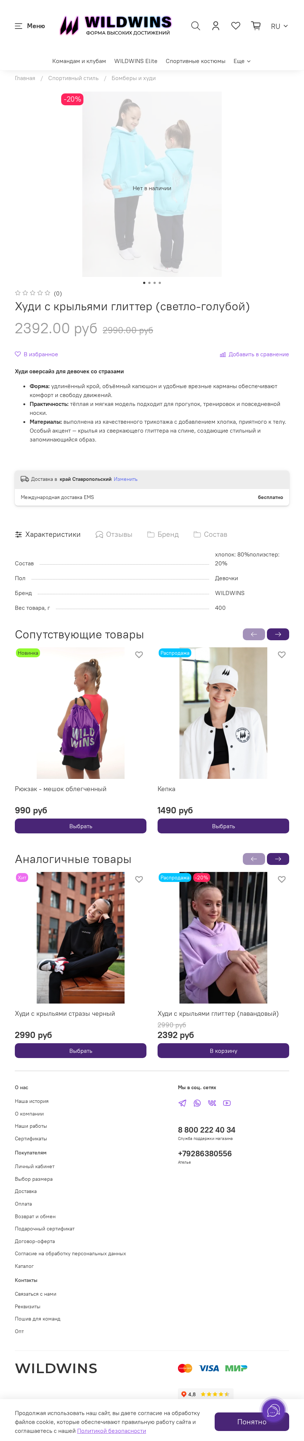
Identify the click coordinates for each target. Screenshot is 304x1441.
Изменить (126, 479)
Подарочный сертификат (45, 1228)
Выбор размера (34, 1179)
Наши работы (31, 1126)
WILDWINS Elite (136, 61)
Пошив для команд (37, 1318)
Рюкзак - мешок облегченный (60, 788)
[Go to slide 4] (160, 283)
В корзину (223, 1050)
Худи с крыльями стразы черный (65, 1013)
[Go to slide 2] (149, 283)
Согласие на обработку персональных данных (70, 1253)
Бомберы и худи (134, 78)
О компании (29, 1113)
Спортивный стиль (73, 78)
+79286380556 (205, 1153)
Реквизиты (27, 1306)
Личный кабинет (34, 1166)
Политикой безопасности (111, 1430)
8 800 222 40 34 (206, 1130)
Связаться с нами (35, 1293)
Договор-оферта (35, 1241)
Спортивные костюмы (195, 61)
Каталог (24, 1266)
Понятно (252, 1421)
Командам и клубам (79, 61)
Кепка (166, 788)
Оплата (23, 1203)
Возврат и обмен (35, 1216)
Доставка (26, 1191)
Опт (19, 1331)
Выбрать (80, 826)
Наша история (32, 1101)
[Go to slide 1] (144, 283)
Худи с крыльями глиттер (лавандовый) (218, 1013)
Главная (25, 78)
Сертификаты (31, 1138)
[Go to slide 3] (154, 283)
